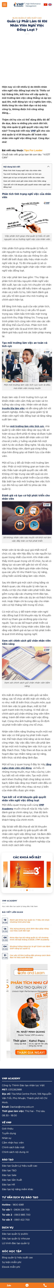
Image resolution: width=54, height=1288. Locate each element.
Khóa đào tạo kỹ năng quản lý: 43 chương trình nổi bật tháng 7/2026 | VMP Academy (29, 938)
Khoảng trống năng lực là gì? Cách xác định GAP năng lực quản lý (30, 947)
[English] (50, 4)
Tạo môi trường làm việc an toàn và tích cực (22, 174)
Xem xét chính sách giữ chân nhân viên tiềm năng (24, 181)
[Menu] (4, 4)
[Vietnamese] (45, 4)
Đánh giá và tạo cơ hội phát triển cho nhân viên (23, 177)
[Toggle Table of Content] (48, 166)
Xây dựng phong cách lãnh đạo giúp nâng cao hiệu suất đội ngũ (29, 929)
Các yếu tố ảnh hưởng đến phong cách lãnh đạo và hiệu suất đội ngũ (30, 956)
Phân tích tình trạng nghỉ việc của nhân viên (22, 170)
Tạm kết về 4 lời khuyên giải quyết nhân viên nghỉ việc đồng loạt (26, 185)
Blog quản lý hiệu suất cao (27, 18)
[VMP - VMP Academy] (27, 4)
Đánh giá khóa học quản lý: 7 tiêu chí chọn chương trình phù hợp (29, 921)
